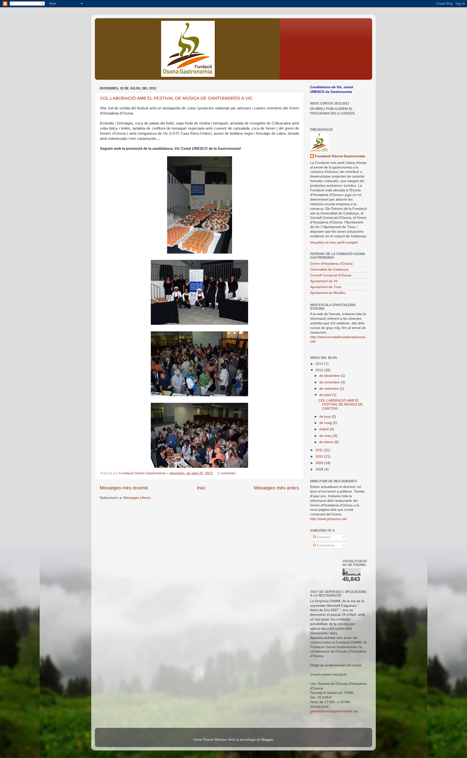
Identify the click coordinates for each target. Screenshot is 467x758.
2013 (319, 364)
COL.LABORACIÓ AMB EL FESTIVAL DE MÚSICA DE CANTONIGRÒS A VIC (176, 98)
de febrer (326, 442)
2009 (319, 463)
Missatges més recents (124, 487)
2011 (319, 450)
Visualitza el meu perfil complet (334, 242)
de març (326, 436)
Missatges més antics (276, 487)
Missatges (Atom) (137, 498)
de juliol (325, 395)
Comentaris (325, 545)
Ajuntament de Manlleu (328, 293)
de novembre (330, 382)
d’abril (324, 429)
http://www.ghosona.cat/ (328, 519)
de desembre (330, 376)
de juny (325, 416)
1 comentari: (227, 473)
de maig (326, 423)
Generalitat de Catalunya (329, 269)
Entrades (323, 537)
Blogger (267, 739)
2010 (319, 456)
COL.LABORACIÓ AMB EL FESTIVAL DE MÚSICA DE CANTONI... (340, 404)
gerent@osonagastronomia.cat (334, 711)
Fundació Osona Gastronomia (340, 156)
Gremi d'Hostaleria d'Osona (331, 263)
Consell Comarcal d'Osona (330, 275)
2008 (319, 469)
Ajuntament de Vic (324, 281)
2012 (319, 370)
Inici (201, 487)
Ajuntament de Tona (325, 287)
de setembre (329, 388)
